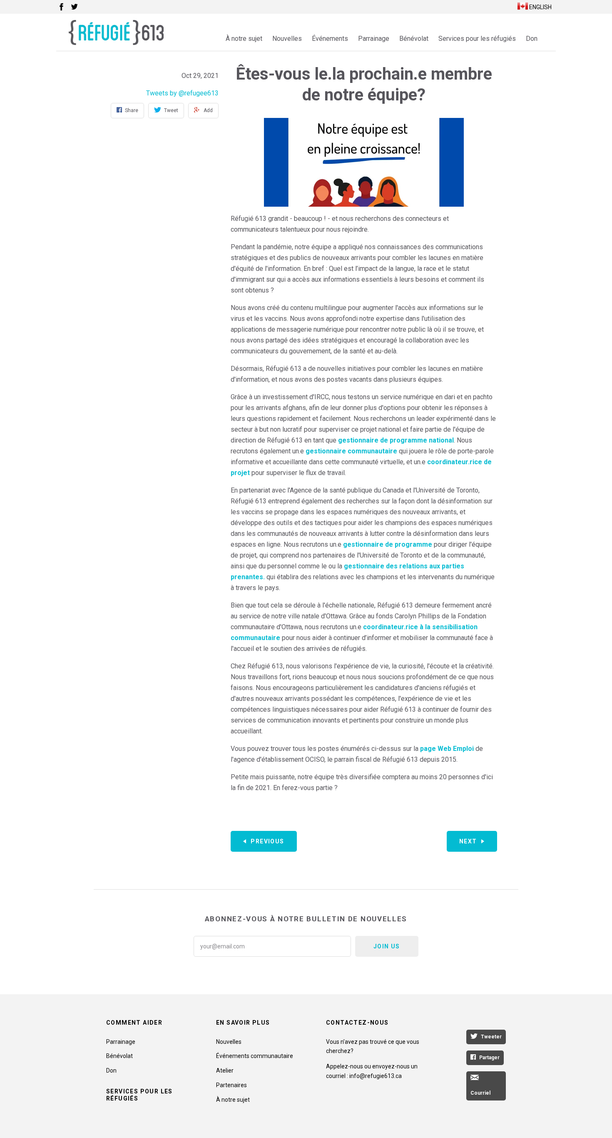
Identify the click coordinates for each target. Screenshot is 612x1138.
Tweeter (491, 1037)
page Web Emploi (447, 749)
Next (468, 841)
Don (531, 39)
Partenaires (231, 1085)
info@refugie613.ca (375, 1076)
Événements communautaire (254, 1056)
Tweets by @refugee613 (182, 93)
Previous (267, 841)
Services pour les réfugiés (477, 39)
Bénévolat (413, 39)
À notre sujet (244, 39)
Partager (489, 1057)
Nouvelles (287, 39)
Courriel (480, 1093)
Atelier (225, 1070)
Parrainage (373, 39)
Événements (330, 39)
